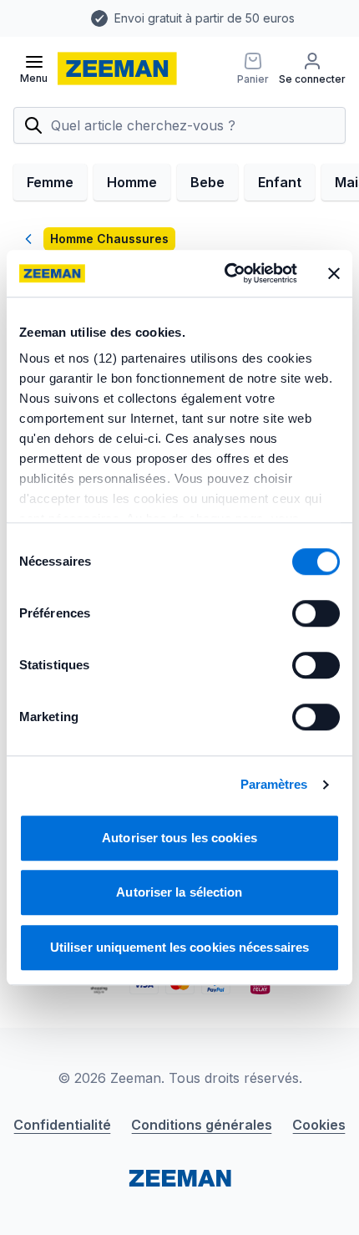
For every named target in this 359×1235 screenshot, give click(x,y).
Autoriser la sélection (179, 892)
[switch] (316, 613)
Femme (50, 182)
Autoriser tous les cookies (179, 838)
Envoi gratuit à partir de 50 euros (146, 18)
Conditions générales (201, 1124)
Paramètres (274, 784)
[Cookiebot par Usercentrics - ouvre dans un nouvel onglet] (225, 273)
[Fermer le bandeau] (334, 273)
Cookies (319, 1124)
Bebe (207, 182)
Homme (132, 182)
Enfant (279, 182)
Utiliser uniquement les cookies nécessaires (179, 947)
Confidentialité (62, 1124)
